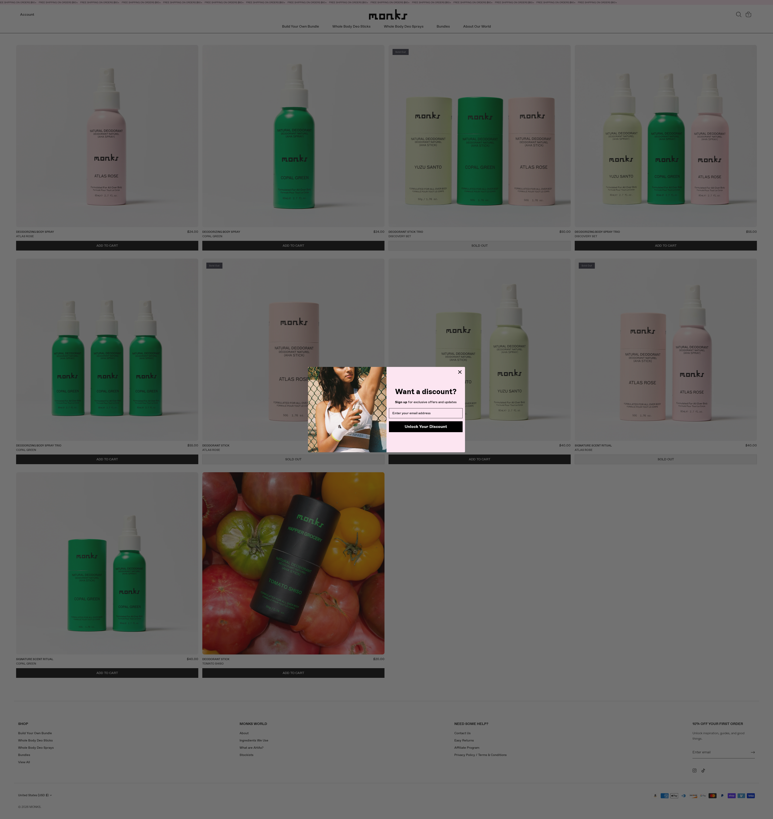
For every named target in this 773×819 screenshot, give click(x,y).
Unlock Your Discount (426, 426)
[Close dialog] (459, 372)
